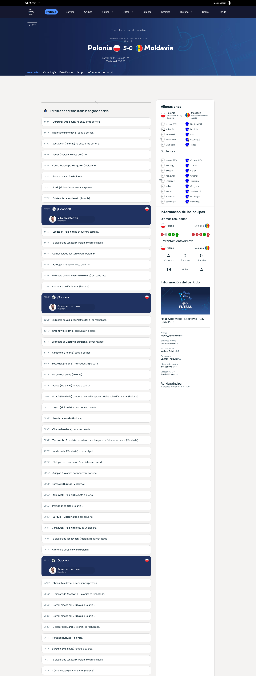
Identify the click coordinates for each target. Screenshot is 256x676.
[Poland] (147, 209)
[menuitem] (52, 12)
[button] (107, 12)
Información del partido (101, 72)
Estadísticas (66, 72)
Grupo (80, 72)
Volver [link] (33, 25)
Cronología (49, 72)
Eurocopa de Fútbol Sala (31, 12)
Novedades (33, 72)
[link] (51, 12)
